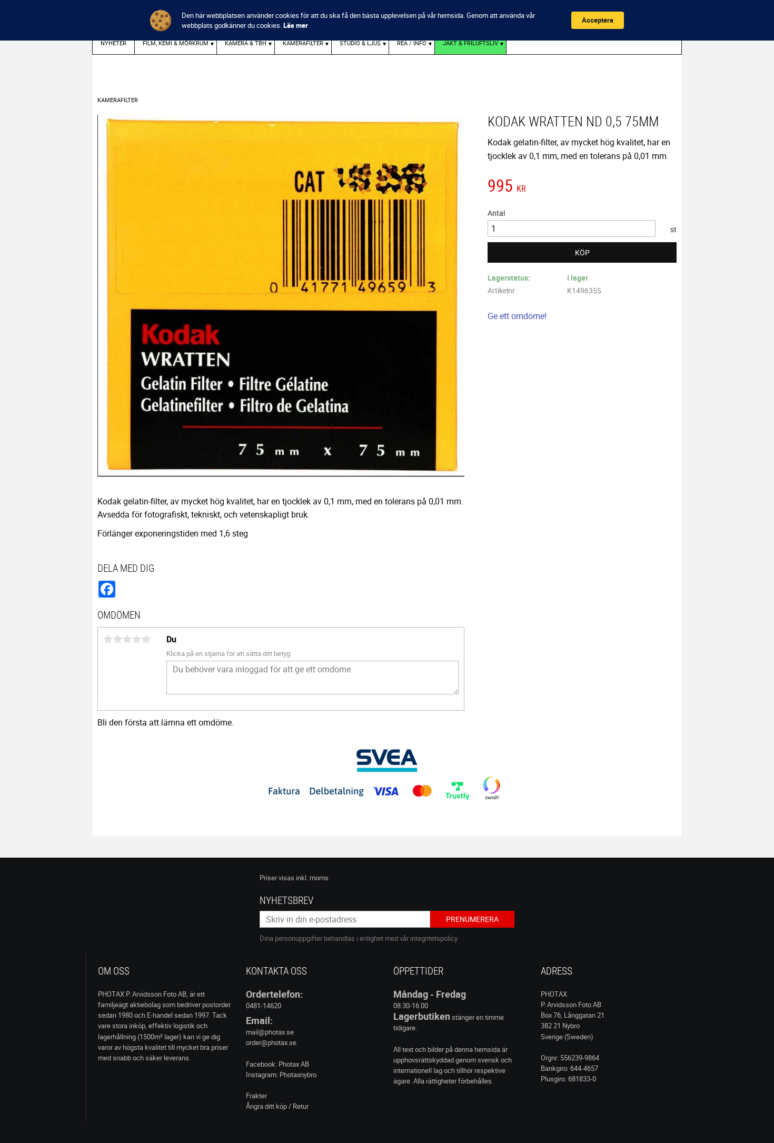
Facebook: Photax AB (277, 1064)
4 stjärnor (136, 639)
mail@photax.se (270, 1032)
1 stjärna (108, 639)
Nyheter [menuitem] (113, 43)
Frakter (256, 1095)
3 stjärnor (127, 639)
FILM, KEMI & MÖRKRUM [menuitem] (176, 43)
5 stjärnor (146, 639)
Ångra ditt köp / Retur (277, 1106)
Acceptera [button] (597, 20)
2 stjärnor (117, 639)
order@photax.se (271, 1042)
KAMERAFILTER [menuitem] (303, 43)
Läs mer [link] (295, 25)
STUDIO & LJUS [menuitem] (360, 43)
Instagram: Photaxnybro (281, 1074)
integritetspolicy (433, 938)
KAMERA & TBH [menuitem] (245, 43)
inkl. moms (312, 877)
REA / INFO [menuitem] (411, 43)
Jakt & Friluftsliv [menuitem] (470, 43)
